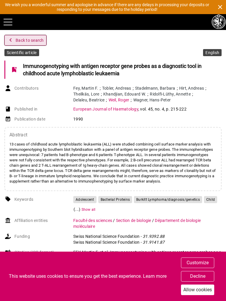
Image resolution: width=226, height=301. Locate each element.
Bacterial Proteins (115, 200)
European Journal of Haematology (105, 109)
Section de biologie (134, 220)
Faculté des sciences (93, 220)
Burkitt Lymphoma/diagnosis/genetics (168, 200)
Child (210, 200)
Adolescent (85, 200)
